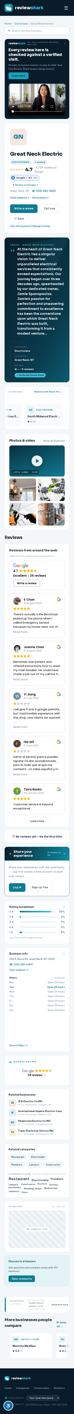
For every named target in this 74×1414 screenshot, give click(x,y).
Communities (41, 1387)
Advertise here (59, 1304)
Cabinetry (14, 1192)
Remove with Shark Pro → (48, 391)
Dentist (54, 1184)
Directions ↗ (40, 197)
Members (59, 1387)
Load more (37, 821)
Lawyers (34, 1164)
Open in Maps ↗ (18, 1045)
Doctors (42, 1184)
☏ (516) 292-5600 (44, 190)
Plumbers (16, 1164)
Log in (17, 887)
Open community (22, 1278)
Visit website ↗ (20, 197)
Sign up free (40, 887)
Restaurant (17, 1157)
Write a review (23, 208)
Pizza (25, 1192)
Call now (49, 208)
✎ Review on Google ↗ (25, 185)
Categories (22, 1387)
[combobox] (39, 31)
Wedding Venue (33, 1187)
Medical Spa (50, 1188)
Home (8, 23)
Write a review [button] (27, 583)
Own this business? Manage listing (30, 226)
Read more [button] (20, 632)
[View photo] (22, 489)
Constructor (53, 1164)
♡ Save (19, 218)
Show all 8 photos (54, 440)
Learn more (18, 75)
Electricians (21, 23)
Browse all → (61, 1324)
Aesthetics (15, 1187)
